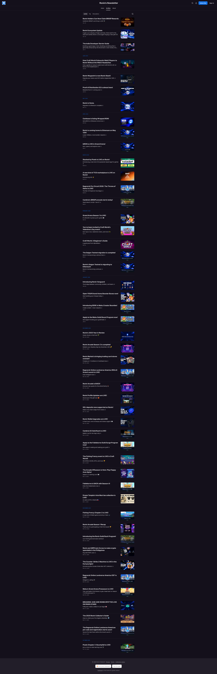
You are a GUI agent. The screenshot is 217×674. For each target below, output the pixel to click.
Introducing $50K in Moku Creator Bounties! (100, 305)
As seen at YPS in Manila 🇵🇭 (91, 500)
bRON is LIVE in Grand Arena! (94, 144)
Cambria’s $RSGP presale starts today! (98, 200)
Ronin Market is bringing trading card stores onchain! (100, 357)
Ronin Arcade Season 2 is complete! (97, 345)
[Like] (84, 636)
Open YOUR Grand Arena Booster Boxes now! (100, 294)
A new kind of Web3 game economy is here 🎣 (96, 515)
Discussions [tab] (96, 14)
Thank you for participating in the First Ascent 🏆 (97, 527)
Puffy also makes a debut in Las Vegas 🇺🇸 (95, 606)
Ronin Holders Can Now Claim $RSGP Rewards (101, 19)
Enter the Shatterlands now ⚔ (91, 486)
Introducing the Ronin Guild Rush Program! (99, 536)
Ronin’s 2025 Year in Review (94, 333)
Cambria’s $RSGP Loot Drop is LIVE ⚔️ (94, 21)
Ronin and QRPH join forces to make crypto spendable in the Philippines (99, 549)
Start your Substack (104, 666)
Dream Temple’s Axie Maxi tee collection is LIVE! (99, 496)
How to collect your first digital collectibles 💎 (96, 618)
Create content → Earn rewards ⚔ (92, 308)
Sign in (212, 3)
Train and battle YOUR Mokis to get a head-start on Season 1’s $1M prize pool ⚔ (100, 592)
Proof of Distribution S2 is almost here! (98, 87)
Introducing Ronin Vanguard (94, 282)
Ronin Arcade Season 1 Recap (94, 524)
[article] (108, 22)
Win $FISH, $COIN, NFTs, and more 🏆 (94, 461)
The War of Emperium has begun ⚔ (93, 191)
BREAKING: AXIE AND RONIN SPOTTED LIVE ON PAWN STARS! (100, 603)
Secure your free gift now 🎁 (91, 398)
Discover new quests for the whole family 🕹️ (96, 386)
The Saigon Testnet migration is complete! (99, 253)
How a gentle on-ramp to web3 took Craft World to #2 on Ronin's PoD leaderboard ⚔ (99, 65)
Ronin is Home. (88, 103)
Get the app (116, 666)
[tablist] (91, 14)
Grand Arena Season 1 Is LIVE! (94, 215)
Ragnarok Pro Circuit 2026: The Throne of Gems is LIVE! (99, 187)
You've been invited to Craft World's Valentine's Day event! (97, 228)
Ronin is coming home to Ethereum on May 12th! (99, 131)
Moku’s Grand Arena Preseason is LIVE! (98, 589)
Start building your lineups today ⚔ (93, 296)
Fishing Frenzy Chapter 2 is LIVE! (95, 513)
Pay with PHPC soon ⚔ (89, 552)
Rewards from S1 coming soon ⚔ (92, 90)
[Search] (192, 3)
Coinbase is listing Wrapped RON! (96, 119)
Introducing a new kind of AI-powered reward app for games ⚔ (100, 162)
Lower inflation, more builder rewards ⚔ (94, 135)
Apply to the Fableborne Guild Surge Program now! (100, 444)
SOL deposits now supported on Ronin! (98, 407)
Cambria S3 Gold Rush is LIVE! (94, 431)
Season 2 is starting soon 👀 (91, 474)
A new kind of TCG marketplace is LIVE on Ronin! (99, 174)
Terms (112, 662)
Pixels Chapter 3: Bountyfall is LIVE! (97, 645)
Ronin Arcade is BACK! (91, 384)
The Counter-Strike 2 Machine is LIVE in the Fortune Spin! (100, 563)
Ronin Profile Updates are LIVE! (95, 395)
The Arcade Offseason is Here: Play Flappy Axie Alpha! (99, 471)
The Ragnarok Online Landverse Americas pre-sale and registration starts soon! (99, 629)
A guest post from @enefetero (91, 243)
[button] (102, 8)
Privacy (108, 662)
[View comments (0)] (96, 151)
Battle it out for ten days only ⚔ (92, 433)
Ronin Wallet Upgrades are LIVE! (95, 419)
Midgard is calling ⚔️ (89, 580)
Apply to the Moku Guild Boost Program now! (100, 317)
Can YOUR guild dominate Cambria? (93, 539)
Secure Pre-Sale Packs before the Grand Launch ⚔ (97, 632)
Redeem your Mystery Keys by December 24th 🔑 (97, 347)
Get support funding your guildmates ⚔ (94, 319)
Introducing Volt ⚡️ (88, 177)
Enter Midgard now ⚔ (89, 374)
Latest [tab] (85, 14)
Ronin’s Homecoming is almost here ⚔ (94, 255)
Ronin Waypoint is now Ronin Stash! (97, 76)
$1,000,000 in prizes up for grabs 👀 (93, 218)
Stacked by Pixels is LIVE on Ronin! (96, 160)
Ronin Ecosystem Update (92, 30)
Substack (100, 670)
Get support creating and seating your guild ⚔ (96, 447)
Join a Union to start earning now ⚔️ (93, 647)
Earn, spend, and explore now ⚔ (92, 146)
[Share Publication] (196, 3)
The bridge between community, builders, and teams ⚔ (99, 284)
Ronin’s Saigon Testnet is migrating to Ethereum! (97, 266)
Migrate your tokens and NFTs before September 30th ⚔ (99, 78)
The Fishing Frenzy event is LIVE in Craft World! (98, 457)
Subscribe (203, 3)
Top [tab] (90, 14)
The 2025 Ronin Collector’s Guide (96, 616)
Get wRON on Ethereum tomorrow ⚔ (93, 121)
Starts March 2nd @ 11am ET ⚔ (92, 202)
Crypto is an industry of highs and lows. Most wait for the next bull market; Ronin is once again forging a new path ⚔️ (100, 33)
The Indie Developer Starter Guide (96, 44)
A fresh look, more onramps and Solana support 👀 (98, 421)
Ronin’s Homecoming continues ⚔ (93, 269)
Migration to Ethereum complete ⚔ (93, 105)
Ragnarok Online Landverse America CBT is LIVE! (100, 576)
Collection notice (120, 662)
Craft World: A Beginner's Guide (95, 241)
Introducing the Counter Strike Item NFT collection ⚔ (98, 566)
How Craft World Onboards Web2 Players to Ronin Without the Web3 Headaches (100, 61)
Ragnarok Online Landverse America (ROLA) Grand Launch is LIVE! (100, 371)
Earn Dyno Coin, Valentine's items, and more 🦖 (97, 232)
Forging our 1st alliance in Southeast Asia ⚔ (95, 361)
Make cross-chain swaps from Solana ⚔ (94, 409)
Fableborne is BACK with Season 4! (96, 484)
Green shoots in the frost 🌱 (91, 335)
